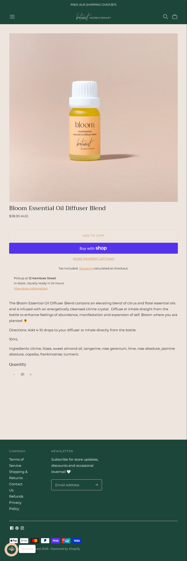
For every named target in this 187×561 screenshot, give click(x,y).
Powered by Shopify (65, 549)
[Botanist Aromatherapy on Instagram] (22, 528)
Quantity (17, 364)
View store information (31, 288)
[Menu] (12, 17)
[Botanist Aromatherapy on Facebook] (11, 528)
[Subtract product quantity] (31, 374)
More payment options (93, 258)
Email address (66, 479)
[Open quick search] (165, 17)
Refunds (16, 496)
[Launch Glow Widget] (11, 549)
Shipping (86, 268)
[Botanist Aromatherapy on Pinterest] (17, 528)
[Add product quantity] (14, 374)
